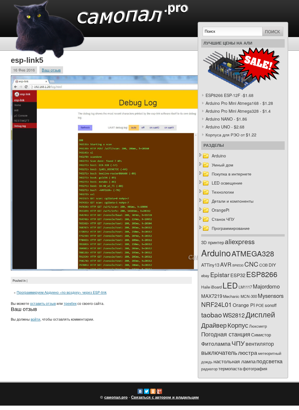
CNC (251, 263)
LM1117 (245, 287)
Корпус (237, 324)
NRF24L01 (216, 304)
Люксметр (258, 326)
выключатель (219, 352)
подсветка (269, 361)
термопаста (230, 368)
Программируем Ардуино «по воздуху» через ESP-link (62, 292)
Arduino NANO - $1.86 (226, 119)
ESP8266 (261, 274)
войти (35, 319)
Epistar (220, 274)
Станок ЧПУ (223, 219)
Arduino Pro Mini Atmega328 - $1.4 (238, 111)
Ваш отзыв (51, 70)
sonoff (271, 305)
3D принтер (212, 242)
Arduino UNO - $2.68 (225, 127)
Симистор (261, 334)
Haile (205, 287)
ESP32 (237, 275)
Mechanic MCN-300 (240, 296)
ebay (205, 275)
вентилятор (260, 343)
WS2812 (234, 315)
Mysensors (271, 295)
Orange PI (244, 304)
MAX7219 (211, 295)
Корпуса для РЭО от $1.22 (231, 135)
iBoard (216, 287)
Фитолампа (216, 343)
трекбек (70, 303)
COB (263, 265)
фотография (255, 368)
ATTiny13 (210, 265)
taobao (211, 314)
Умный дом (222, 165)
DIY (272, 265)
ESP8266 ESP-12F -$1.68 (229, 95)
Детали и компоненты (232, 201)
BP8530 (238, 265)
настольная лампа (234, 361)
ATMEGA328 (253, 253)
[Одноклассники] (153, 391)
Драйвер (214, 324)
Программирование (231, 228)
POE (260, 305)
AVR (226, 264)
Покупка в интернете (231, 174)
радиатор (209, 368)
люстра (247, 352)
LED (230, 285)
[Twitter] (146, 391)
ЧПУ (238, 343)
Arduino (219, 156)
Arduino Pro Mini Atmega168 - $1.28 (239, 103)
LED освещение (227, 183)
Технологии (223, 192)
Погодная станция (225, 334)
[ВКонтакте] (140, 391)
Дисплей (260, 314)
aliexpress (240, 241)
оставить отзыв (43, 303)
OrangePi (220, 210)
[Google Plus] (159, 391)
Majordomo (266, 286)
